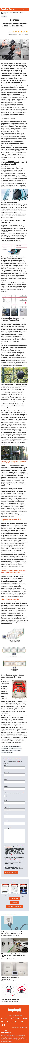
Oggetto (6, 821)
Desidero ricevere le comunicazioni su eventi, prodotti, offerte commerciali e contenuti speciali (15, 867)
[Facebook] (5, 1018)
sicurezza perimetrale (7, 752)
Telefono (6, 814)
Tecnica (4, 16)
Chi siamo (9, 1015)
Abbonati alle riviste (17, 1015)
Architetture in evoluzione (10, 999)
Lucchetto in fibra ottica (15, 748)
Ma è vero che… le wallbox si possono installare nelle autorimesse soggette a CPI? (13, 955)
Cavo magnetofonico (14, 746)
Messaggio (7, 828)
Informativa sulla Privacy (13, 860)
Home (2, 12)
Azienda (6, 786)
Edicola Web (14, 898)
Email (6, 779)
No (6, 796)
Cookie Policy (23, 1027)
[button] (24, 9)
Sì (6, 795)
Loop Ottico (5, 748)
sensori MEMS (5, 750)
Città (6, 800)
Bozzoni (6, 746)
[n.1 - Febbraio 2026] (23, 889)
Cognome (7, 772)
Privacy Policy (15, 1027)
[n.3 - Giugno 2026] (5, 889)
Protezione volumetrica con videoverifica (10, 978)
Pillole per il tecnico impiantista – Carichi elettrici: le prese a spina (12, 932)
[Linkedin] (18, 1018)
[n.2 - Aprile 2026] (14, 889)
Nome (6, 765)
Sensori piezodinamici (15, 750)
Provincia (7, 807)
